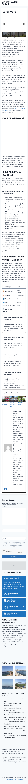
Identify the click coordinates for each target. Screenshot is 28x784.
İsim (4, 531)
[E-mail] (5, 489)
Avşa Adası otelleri (7, 758)
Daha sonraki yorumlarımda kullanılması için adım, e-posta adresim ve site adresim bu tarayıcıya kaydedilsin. (14, 544)
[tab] (14, 578)
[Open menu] (24, 3)
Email (5, 538)
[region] (14, 26)
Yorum (4, 506)
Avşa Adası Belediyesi (9, 627)
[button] (4, 24)
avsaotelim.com (11, 779)
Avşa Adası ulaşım (7, 644)
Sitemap (20, 779)
